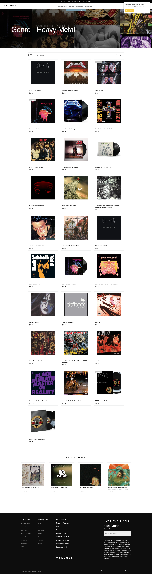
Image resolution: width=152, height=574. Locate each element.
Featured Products (65, 1)
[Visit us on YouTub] (64, 558)
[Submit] (129, 533)
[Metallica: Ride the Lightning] (76, 111)
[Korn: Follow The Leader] (76, 187)
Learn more (129, 10)
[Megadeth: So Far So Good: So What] (76, 383)
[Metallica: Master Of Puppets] (76, 72)
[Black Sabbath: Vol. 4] (43, 266)
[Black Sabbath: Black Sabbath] (76, 228)
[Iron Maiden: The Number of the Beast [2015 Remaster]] (76, 343)
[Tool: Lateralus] (109, 72)
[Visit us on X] (69, 558)
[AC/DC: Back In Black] (109, 228)
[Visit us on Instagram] (57, 558)
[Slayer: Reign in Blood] (43, 343)
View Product (29, 494)
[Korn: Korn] (109, 304)
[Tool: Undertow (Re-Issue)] (43, 187)
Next (76, 498)
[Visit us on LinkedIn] (62, 558)
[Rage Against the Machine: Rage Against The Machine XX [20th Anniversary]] (109, 187)
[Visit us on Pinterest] (72, 558)
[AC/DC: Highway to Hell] (43, 149)
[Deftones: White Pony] (76, 304)
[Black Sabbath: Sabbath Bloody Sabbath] (109, 266)
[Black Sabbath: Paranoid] (43, 111)
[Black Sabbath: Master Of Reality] (43, 383)
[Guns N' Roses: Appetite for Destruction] (109, 111)
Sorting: (118, 55)
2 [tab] (90, 502)
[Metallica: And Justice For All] (109, 149)
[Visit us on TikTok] (67, 558)
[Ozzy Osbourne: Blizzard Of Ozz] (76, 149)
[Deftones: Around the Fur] (43, 228)
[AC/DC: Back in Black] (43, 72)
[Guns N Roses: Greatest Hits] (43, 421)
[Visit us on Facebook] (59, 558)
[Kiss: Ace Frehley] (43, 304)
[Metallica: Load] (109, 343)
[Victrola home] (10, 5)
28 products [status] (40, 55)
